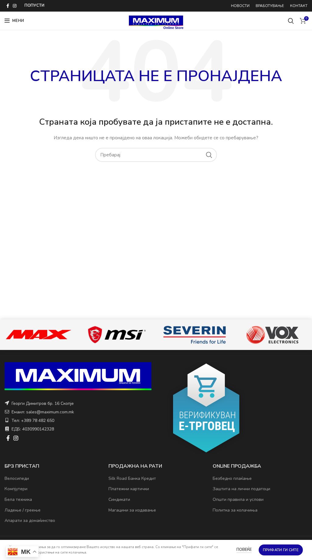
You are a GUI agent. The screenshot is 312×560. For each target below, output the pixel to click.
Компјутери (16, 489)
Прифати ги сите (281, 550)
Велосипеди (17, 478)
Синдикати (119, 499)
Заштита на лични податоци (241, 489)
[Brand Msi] (116, 334)
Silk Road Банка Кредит (132, 478)
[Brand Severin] (194, 334)
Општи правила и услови (238, 499)
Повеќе (244, 549)
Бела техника (18, 499)
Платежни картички (128, 489)
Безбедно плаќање (232, 478)
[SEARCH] (208, 155)
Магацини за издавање (132, 510)
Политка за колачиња (235, 510)
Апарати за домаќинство (30, 520)
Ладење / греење (23, 510)
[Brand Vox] (272, 334)
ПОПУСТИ (34, 5)
